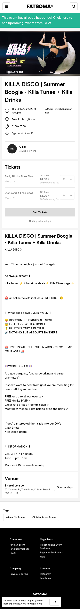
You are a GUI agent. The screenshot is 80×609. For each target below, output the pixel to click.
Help (42, 556)
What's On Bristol (15, 517)
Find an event (17, 544)
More (8, 181)
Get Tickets (40, 212)
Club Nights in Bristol (44, 517)
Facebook (45, 578)
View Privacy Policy (31, 603)
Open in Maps (65, 487)
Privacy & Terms (19, 573)
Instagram (45, 573)
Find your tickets (19, 548)
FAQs (13, 553)
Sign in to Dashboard (51, 552)
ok (54, 602)
